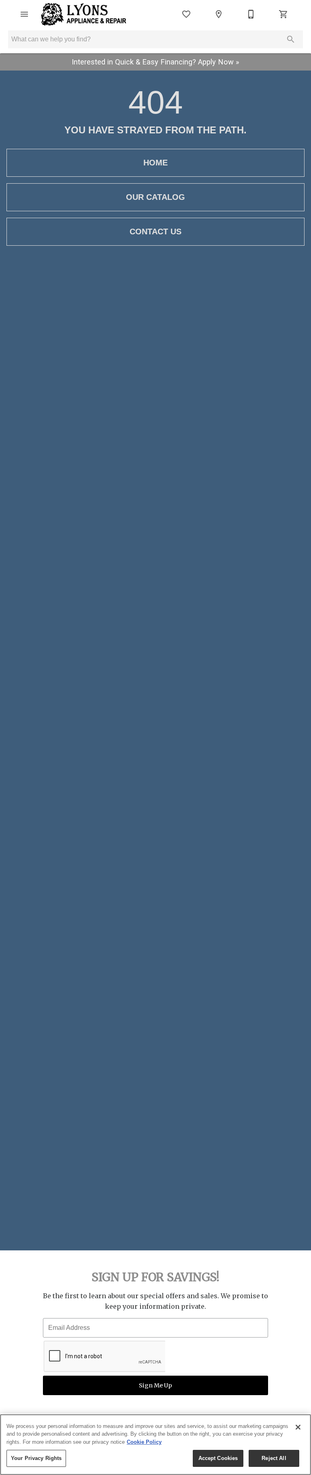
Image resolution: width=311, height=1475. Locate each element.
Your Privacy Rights (36, 1458)
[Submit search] (291, 39)
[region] (155, 1444)
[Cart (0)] (283, 14)
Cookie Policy (144, 1442)
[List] (186, 14)
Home (155, 162)
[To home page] (83, 14)
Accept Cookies (218, 1458)
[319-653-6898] (251, 14)
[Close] (298, 1427)
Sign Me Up (155, 1385)
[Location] (218, 14)
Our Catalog (155, 197)
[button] (24, 14)
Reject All (274, 1458)
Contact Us (155, 231)
